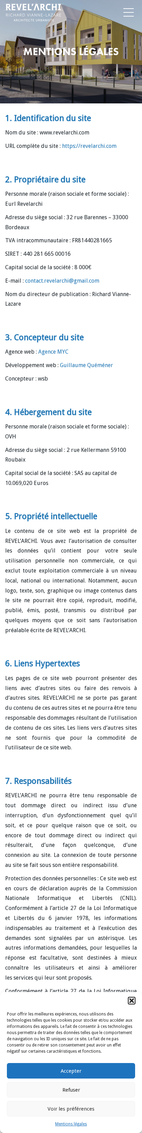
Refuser (71, 1090)
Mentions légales (71, 1124)
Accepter (71, 1071)
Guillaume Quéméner (86, 365)
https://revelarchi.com (89, 146)
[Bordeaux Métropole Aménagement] (13, 11)
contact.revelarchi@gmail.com (62, 280)
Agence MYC (53, 351)
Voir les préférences (71, 1109)
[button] (131, 1000)
